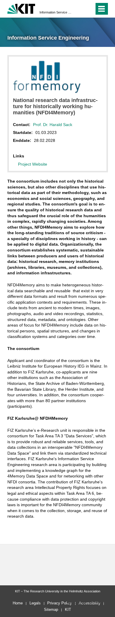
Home (18, 603)
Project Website (32, 164)
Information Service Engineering (56, 12)
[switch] (79, 9)
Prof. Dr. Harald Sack (52, 124)
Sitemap (51, 609)
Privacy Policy (59, 603)
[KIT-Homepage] (21, 8)
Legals (35, 603)
